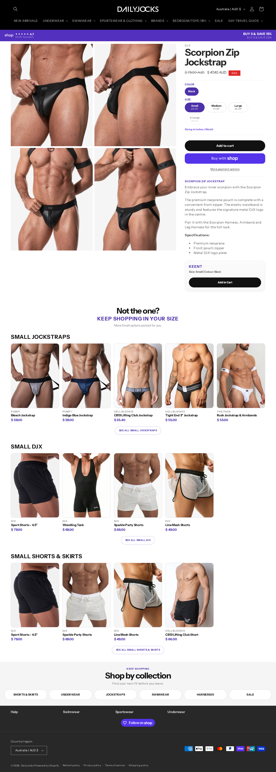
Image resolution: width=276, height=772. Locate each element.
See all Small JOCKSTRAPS (138, 430)
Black (191, 91)
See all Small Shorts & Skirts (138, 649)
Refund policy (71, 765)
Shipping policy (139, 765)
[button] (15, 9)
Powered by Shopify (46, 765)
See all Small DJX (138, 540)
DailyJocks (27, 765)
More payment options (225, 169)
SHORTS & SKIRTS (25, 694)
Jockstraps (115, 694)
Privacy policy (92, 765)
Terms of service (115, 765)
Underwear (70, 694)
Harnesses (205, 694)
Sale (250, 694)
